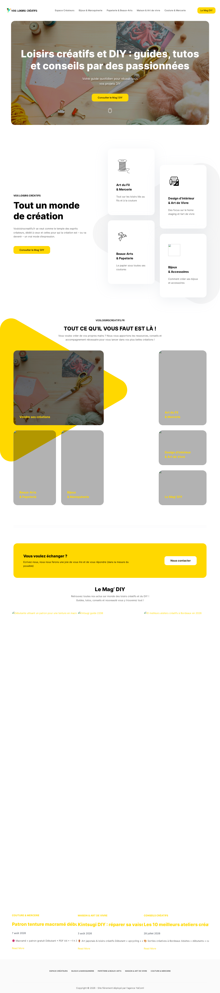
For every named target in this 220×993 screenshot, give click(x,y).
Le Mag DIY (206, 10)
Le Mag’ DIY (173, 497)
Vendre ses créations (34, 417)
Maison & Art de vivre (148, 10)
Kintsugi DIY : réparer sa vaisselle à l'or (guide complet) (139, 924)
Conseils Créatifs (156, 915)
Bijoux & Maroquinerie (90, 10)
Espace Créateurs (64, 10)
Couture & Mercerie (175, 10)
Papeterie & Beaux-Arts (119, 10)
